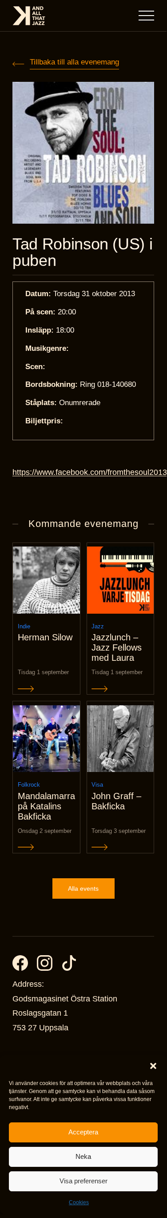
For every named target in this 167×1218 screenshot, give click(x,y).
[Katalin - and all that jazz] (28, 16)
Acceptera (83, 1132)
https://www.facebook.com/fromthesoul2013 (89, 472)
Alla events (83, 888)
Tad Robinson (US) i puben (82, 252)
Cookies (79, 1202)
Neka (83, 1156)
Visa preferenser (83, 1181)
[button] (153, 1065)
